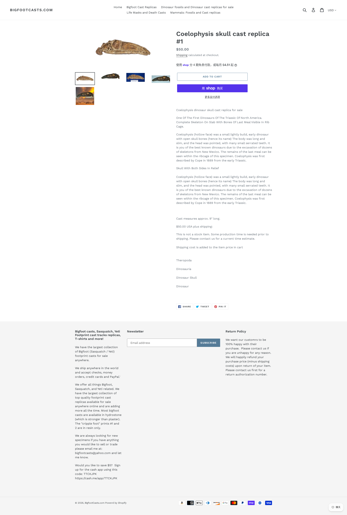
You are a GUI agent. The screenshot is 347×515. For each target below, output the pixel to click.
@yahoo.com (102, 453)
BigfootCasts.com (31, 10)
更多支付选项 (212, 97)
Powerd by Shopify (116, 502)
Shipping (181, 55)
